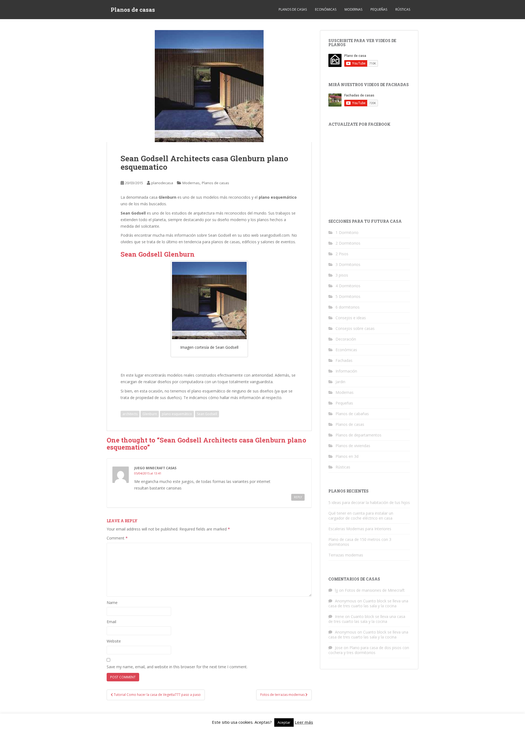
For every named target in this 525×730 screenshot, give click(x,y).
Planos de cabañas (352, 413)
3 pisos (342, 275)
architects (130, 414)
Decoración (346, 339)
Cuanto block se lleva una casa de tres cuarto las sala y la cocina (368, 603)
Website (114, 641)
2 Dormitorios (348, 243)
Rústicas (402, 9)
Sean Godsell (207, 414)
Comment (117, 538)
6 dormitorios (348, 307)
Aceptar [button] (284, 722)
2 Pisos (342, 253)
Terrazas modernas (345, 555)
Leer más (304, 722)
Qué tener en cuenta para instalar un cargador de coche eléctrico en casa (360, 516)
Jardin (340, 381)
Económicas (325, 9)
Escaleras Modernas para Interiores (359, 528)
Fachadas (344, 360)
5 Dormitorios (348, 296)
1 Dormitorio (347, 232)
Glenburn (149, 414)
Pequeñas (379, 9)
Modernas (353, 9)
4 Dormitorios (348, 285)
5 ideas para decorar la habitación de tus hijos (369, 502)
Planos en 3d (347, 456)
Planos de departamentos (358, 435)
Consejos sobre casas (355, 328)
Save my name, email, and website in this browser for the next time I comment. (177, 666)
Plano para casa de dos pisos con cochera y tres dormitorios (368, 650)
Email (111, 621)
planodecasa (162, 182)
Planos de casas (133, 9)
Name (112, 602)
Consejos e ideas (351, 317)
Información (346, 371)
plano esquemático (177, 414)
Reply (298, 497)
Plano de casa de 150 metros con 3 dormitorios (359, 542)
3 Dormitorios (348, 264)
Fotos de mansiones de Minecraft (375, 590)
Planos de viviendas (353, 445)
